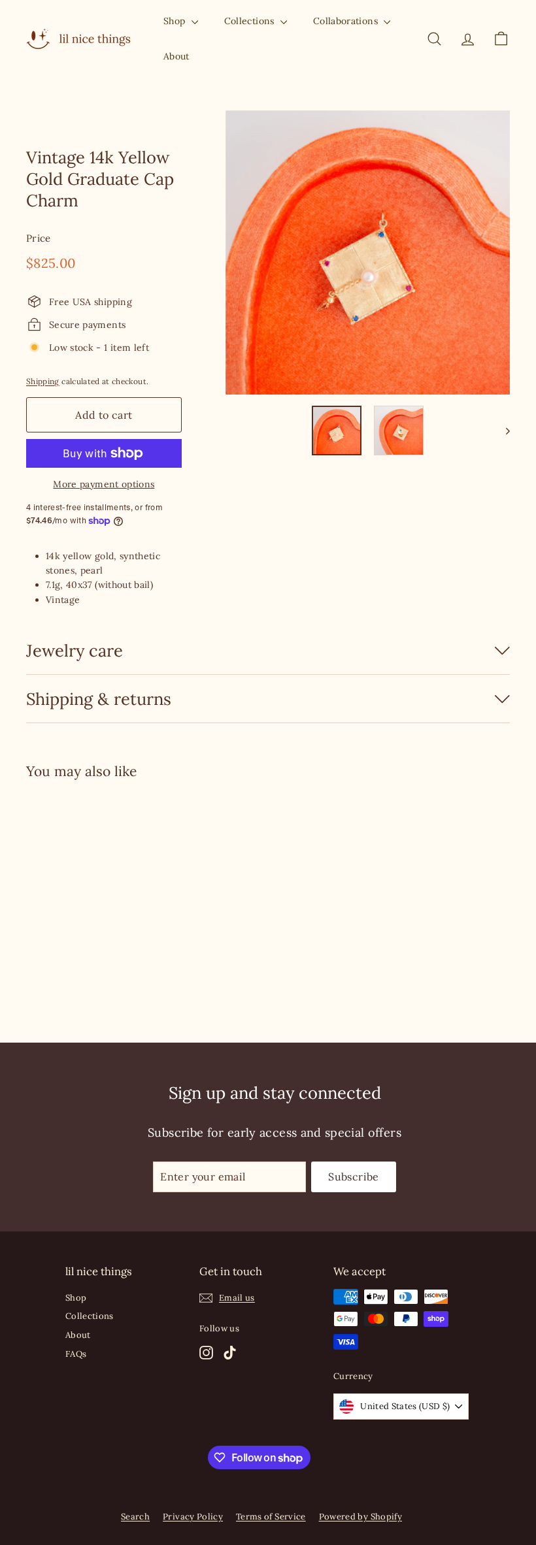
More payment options (103, 484)
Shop (175, 21)
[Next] (502, 430)
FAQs (75, 1353)
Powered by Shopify (360, 1516)
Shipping (42, 381)
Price (38, 238)
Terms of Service (271, 1516)
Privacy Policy (193, 1516)
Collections (250, 21)
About (176, 56)
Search (135, 1516)
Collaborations (346, 21)
